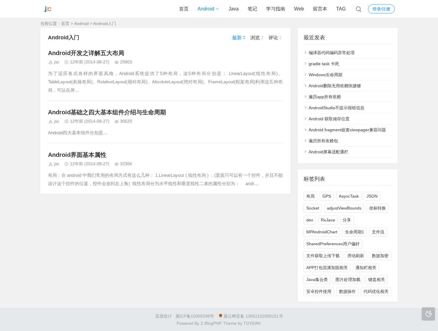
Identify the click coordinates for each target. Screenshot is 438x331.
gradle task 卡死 (324, 63)
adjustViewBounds (344, 208)
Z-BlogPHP (211, 323)
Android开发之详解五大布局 (86, 53)
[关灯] (428, 314)
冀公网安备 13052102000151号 (253, 316)
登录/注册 (381, 9)
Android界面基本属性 (77, 155)
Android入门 (104, 23)
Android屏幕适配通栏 (328, 151)
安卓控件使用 (318, 291)
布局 (310, 196)
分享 (347, 220)
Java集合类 (317, 279)
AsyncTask (349, 196)
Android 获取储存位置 (329, 118)
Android (206, 8)
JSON (372, 196)
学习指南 (275, 8)
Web (299, 8)
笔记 (252, 8)
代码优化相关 (376, 291)
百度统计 (163, 316)
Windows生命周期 (325, 74)
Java (234, 8)
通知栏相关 (365, 267)
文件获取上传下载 (323, 255)
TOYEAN (251, 323)
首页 (184, 8)
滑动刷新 (355, 255)
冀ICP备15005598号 (194, 316)
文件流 (378, 231)
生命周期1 (354, 231)
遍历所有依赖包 (323, 140)
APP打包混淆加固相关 (327, 267)
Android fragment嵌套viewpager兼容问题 (347, 129)
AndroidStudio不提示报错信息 (336, 107)
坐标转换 (377, 208)
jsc (56, 62)
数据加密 (380, 255)
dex (309, 220)
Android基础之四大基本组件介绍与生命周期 (107, 112)
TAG (341, 8)
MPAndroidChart (321, 231)
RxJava (328, 220)
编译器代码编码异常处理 (332, 52)
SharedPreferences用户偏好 (333, 243)
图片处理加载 (348, 279)
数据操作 (347, 291)
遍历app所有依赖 (325, 96)
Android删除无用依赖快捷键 (335, 85)
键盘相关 (376, 279)
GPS (326, 196)
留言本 (320, 8)
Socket (312, 208)
